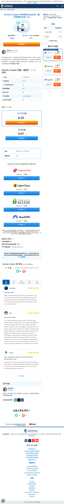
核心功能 (49, 32)
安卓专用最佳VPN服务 (32, 457)
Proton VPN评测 (32, 470)
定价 (47, 36)
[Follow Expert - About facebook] (22, 400)
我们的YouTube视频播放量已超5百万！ (16, 424)
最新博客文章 (32, 449)
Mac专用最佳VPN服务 (32, 453)
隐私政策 (32, 486)
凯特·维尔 (9, 50)
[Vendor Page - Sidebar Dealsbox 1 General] (53, 55)
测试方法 (32, 496)
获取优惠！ (56, 57)
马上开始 (21, 123)
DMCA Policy (32, 494)
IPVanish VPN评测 (32, 474)
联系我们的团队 (32, 483)
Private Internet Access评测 (32, 472)
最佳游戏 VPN (32, 459)
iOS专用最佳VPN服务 (32, 455)
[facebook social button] (26, 440)
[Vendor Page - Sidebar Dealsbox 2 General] (53, 68)
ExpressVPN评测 (32, 466)
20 (20, 271)
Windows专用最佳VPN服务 (32, 451)
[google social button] (33, 440)
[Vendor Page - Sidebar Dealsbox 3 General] (53, 82)
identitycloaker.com (17, 247)
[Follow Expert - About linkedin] (15, 400)
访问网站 (21, 44)
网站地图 (32, 490)
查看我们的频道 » (22, 425)
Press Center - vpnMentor (32, 492)
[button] (3, 500)
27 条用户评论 (53, 41)
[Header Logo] (7, 6)
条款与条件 (32, 488)
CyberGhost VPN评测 (32, 468)
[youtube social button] (37, 440)
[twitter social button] (29, 440)
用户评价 (21, 376)
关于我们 (32, 481)
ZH (57, 6)
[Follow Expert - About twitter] (18, 400)
